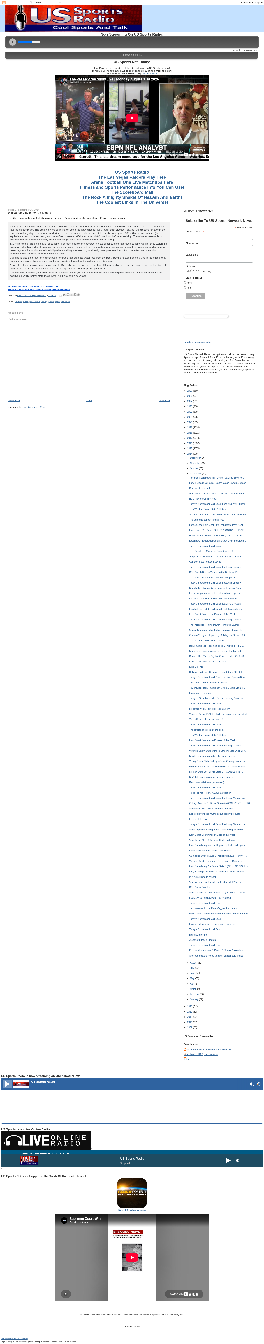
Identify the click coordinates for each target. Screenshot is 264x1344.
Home (89, 400)
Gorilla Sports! (150, 73)
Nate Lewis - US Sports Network (201, 1054)
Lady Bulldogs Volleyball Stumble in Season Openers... (218, 871)
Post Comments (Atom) (34, 407)
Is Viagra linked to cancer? (203, 877)
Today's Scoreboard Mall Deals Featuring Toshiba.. (215, 745)
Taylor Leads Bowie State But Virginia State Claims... (217, 687)
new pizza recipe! (198, 934)
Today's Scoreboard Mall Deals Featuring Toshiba (215, 619)
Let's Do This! (196, 666)
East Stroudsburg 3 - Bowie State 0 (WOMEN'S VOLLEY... (219, 866)
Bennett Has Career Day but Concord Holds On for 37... (218, 656)
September (196, 473)
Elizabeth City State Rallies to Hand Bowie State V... (216, 598)
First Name (192, 243)
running (44, 301)
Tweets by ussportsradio (197, 342)
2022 (190, 411)
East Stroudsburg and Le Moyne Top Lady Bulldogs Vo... (218, 845)
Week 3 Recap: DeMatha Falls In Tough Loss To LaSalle (218, 714)
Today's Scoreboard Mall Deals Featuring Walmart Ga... (218, 798)
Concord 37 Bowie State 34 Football (208, 661)
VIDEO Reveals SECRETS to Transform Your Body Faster (33, 286)
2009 (190, 1027)
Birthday (190, 266)
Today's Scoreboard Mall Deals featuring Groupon (215, 603)
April (192, 983)
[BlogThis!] (68, 294)
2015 (190, 448)
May (192, 978)
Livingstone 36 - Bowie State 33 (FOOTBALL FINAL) (216, 530)
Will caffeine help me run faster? (206, 719)
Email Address (195, 231)
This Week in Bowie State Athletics (207, 509)
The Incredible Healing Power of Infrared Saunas (214, 624)
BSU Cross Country (199, 887)
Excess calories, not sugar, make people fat (212, 924)
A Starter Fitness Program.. (203, 940)
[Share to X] (71, 294)
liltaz (186, 1059)
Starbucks (65, 301)
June (193, 973)
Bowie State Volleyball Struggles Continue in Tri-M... (216, 645)
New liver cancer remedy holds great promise (212, 756)
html (189, 282)
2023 (190, 406)
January (194, 999)
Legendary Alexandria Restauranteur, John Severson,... (218, 540)
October (194, 468)
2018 (190, 432)
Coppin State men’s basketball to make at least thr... (216, 630)
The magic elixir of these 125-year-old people (212, 577)
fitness (25, 301)
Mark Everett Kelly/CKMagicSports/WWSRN (207, 1049)
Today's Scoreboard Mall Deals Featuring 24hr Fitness (217, 504)
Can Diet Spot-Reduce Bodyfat (205, 561)
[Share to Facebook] (75, 294)
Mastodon (5, 1338)
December (195, 457)
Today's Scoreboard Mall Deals (205, 546)
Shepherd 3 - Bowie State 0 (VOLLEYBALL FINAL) (215, 556)
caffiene (18, 301)
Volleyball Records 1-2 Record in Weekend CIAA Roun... (218, 514)
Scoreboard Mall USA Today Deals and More (212, 840)
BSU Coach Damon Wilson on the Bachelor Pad (214, 572)
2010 (190, 1022)
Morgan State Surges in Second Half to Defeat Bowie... (218, 766)
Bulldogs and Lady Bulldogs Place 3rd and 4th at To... (217, 672)
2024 (190, 401)
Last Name (192, 254)
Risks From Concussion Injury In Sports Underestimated (218, 913)
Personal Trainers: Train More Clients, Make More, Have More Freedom (39, 290)
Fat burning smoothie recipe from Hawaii (210, 850)
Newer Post (14, 400)
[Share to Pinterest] (78, 294)
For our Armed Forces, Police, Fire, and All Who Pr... (216, 535)
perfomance (34, 301)
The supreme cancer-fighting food (206, 519)
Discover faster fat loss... (202, 488)
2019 (190, 427)
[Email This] (64, 294)
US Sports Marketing (19, 1338)
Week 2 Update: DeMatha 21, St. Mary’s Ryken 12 (215, 861)
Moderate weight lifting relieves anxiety (209, 708)
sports (51, 301)
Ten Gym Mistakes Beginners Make (208, 682)
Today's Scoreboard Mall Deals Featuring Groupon (215, 567)
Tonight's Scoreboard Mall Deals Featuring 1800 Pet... (217, 477)
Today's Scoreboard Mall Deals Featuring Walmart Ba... (218, 824)
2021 (190, 417)
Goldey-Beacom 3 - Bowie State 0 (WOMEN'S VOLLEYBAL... (221, 803)
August (194, 962)
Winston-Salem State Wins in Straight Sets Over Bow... (218, 750)
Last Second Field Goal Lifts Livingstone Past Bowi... (217, 525)
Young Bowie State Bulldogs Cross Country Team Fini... (218, 761)
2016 (190, 443)
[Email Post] (60, 295)
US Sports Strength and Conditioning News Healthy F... (218, 856)
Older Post (164, 400)
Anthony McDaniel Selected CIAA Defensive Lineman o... (219, 493)
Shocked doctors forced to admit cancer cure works (216, 955)
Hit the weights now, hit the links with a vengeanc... (216, 593)
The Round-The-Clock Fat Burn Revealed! (211, 551)
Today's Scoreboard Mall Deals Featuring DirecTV (215, 582)
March (193, 989)
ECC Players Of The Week (203, 498)
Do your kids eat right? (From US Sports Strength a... (217, 950)
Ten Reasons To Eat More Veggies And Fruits (213, 908)
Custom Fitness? (198, 819)
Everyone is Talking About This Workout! (210, 898)
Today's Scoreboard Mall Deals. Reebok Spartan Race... (218, 677)
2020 (190, 422)
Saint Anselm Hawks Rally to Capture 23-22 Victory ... (217, 882)
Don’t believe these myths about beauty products (214, 814)
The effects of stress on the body (206, 729)
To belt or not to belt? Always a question (210, 792)
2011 (190, 1017)
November (195, 463)
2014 (190, 453)
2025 (190, 396)
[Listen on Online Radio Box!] (259, 1084)
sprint (57, 301)
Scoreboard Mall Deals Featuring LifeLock (211, 808)
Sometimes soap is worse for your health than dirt (215, 651)
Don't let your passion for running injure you (211, 777)
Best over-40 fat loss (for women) (206, 782)
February (195, 994)
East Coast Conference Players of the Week (212, 614)
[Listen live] (7, 1084)
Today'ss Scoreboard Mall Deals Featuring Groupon (216, 698)
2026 (190, 390)
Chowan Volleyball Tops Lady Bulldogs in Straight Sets (217, 635)
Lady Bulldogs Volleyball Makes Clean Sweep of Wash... (218, 483)
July (192, 968)
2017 (190, 438)
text (189, 287)
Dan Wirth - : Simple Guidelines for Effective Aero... (216, 588)
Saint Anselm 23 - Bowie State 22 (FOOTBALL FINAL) (217, 892)
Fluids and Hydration (200, 693)
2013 (190, 1006)
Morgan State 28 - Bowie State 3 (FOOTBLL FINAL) (216, 771)
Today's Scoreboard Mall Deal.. (205, 929)
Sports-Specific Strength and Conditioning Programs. (216, 829)
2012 (190, 1011)
